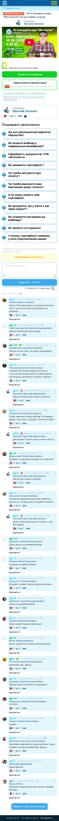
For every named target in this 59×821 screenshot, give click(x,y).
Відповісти (14, 319)
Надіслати (29, 282)
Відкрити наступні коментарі (29, 806)
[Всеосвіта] (4, 3)
